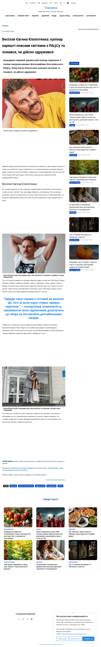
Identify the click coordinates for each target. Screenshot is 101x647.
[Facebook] (26, 3)
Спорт (72, 125)
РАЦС (60, 486)
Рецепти (73, 155)
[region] (75, 628)
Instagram (45, 3)
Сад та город (75, 182)
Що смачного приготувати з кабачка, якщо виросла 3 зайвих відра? (82, 149)
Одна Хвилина (41, 475)
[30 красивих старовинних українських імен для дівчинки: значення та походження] (84, 194)
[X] (61, 3)
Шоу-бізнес (74, 240)
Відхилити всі (75, 639)
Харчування (74, 93)
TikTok (56, 3)
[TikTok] (51, 3)
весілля (13, 486)
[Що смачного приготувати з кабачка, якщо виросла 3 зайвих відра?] (84, 137)
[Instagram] (38, 3)
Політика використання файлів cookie (74, 634)
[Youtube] (67, 3)
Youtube (73, 3)
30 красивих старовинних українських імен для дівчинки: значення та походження (82, 207)
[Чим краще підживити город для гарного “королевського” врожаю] (84, 167)
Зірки (5, 26)
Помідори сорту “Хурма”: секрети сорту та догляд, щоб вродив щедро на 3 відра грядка (83, 264)
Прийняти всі (88, 639)
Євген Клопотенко (26, 486)
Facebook (32, 3)
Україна (73, 212)
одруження (40, 486)
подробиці (51, 486)
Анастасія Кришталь (91, 29)
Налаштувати (62, 639)
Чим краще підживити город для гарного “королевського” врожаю (16, 566)
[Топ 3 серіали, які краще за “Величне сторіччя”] (84, 224)
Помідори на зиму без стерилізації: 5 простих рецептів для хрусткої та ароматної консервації (84, 87)
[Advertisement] (33, 149)
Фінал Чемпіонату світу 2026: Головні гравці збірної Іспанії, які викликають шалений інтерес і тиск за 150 (49, 535)
